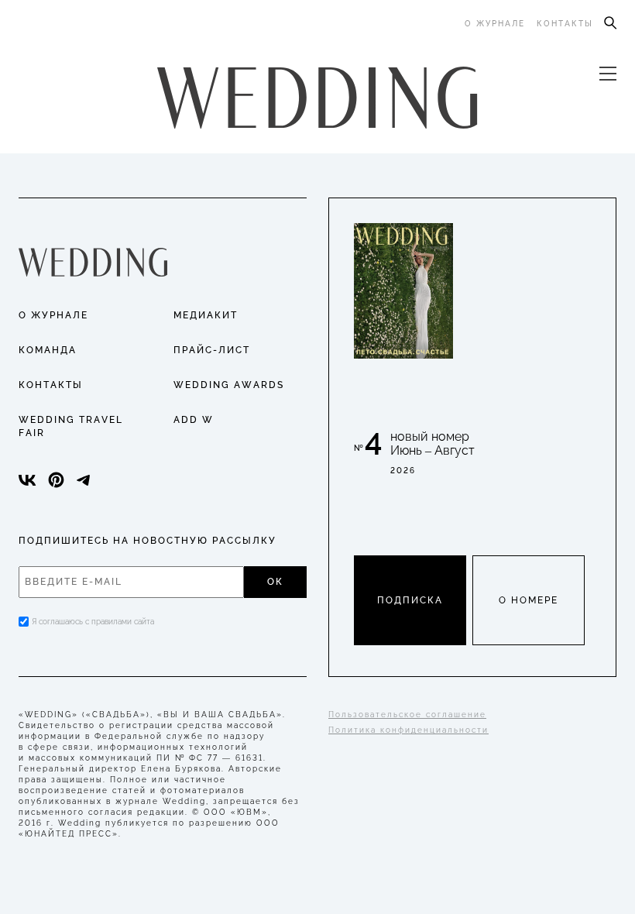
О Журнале (53, 315)
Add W (193, 419)
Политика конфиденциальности (408, 730)
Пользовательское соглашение (407, 714)
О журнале (495, 23)
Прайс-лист (211, 350)
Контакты (565, 23)
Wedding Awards (228, 385)
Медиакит (205, 315)
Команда (48, 350)
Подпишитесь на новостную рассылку (147, 540)
